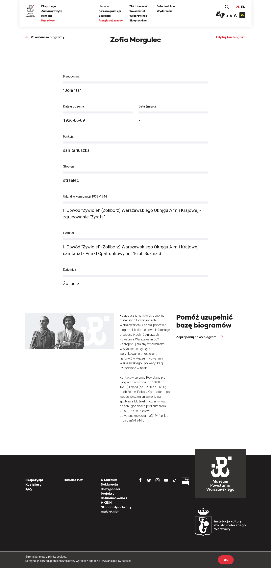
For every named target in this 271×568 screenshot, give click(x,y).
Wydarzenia (164, 11)
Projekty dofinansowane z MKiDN (114, 498)
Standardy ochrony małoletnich (116, 509)
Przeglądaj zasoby (111, 20)
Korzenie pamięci (110, 11)
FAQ (28, 489)
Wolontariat (137, 11)
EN (243, 7)
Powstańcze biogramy (47, 37)
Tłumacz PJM (73, 480)
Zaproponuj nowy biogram (196, 337)
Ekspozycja (48, 6)
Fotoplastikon (166, 6)
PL (237, 7)
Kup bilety (48, 20)
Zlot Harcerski (138, 6)
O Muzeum (109, 480)
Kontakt (46, 15)
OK (226, 560)
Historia (104, 6)
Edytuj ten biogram (231, 37)
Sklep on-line (137, 20)
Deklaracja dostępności (110, 486)
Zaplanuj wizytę (51, 11)
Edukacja (105, 15)
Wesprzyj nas (138, 15)
